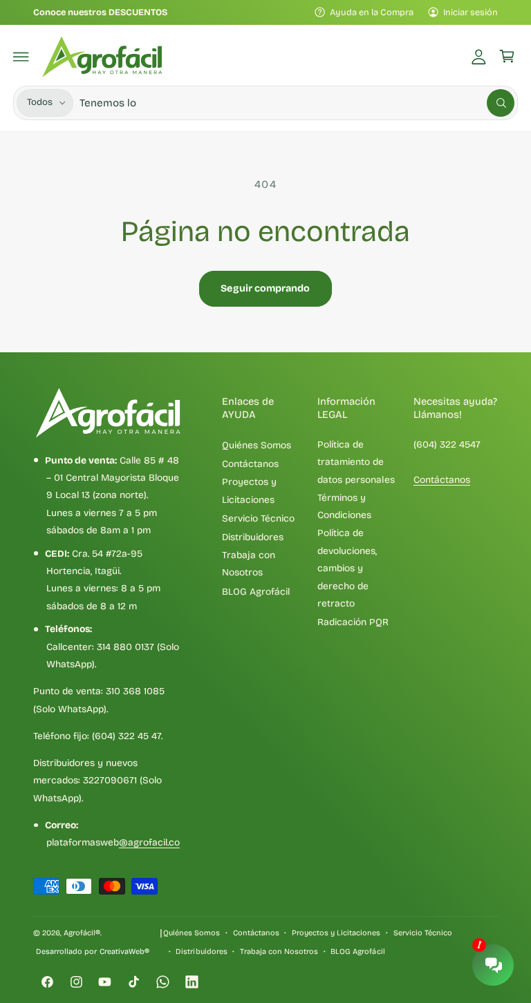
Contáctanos (250, 464)
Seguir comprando (265, 288)
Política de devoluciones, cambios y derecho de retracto (347, 568)
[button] (21, 56)
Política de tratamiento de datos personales (355, 462)
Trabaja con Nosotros (248, 563)
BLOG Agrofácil (256, 592)
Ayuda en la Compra (371, 12)
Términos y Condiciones (344, 506)
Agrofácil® (82, 932)
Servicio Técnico (258, 518)
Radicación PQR (353, 622)
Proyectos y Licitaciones (249, 490)
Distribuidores (252, 537)
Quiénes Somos (256, 445)
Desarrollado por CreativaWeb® (92, 951)
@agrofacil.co (149, 842)
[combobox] (297, 103)
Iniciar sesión (470, 12)
